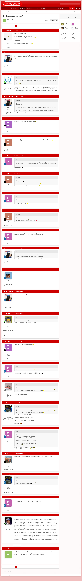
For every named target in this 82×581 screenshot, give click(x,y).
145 (8, 43)
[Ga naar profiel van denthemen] (8, 124)
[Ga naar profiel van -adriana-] (8, 275)
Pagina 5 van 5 (21, 25)
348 (8, 149)
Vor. (6, 25)
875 (8, 168)
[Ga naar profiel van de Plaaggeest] (8, 347)
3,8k (8, 528)
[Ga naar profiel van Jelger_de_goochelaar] (8, 58)
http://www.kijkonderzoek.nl (20, 486)
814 (8, 283)
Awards (37, 8)
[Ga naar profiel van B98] (8, 142)
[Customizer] (76, 8)
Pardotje (11, 19)
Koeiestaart (8, 453)
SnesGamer (8, 30)
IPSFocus (7, 577)
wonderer (8, 313)
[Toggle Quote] (16, 77)
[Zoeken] (79, 4)
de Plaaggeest (8, 341)
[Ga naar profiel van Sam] (8, 79)
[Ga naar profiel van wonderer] (8, 319)
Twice (8, 515)
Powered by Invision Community (75, 579)
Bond (8, 548)
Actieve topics (6, 8)
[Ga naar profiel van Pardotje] (4, 20)
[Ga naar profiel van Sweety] (8, 408)
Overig (22, 8)
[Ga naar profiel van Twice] (8, 521)
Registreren (72, 8)
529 (8, 415)
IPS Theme (3, 577)
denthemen (8, 118)
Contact (5, 579)
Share (47, 20)
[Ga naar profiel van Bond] (8, 554)
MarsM (65, 27)
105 (8, 354)
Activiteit (30, 8)
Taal (1, 579)
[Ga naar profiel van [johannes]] (8, 386)
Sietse (8, 155)
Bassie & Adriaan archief (17, 21)
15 (8, 561)
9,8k (8, 326)
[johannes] (8, 381)
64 (8, 394)
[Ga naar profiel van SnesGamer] (8, 36)
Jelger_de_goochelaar (8, 52)
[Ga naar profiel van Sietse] (8, 161)
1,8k (8, 87)
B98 (8, 136)
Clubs (44, 8)
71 (8, 131)
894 (8, 65)
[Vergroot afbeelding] (36, 37)
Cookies (9, 579)
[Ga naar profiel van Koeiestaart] (8, 459)
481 (8, 466)
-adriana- (8, 269)
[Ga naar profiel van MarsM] (62, 28)
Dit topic (74, 3)
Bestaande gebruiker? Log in (62, 8)
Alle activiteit (15, 8)
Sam (8, 73)
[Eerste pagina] (3, 26)
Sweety (8, 402)
